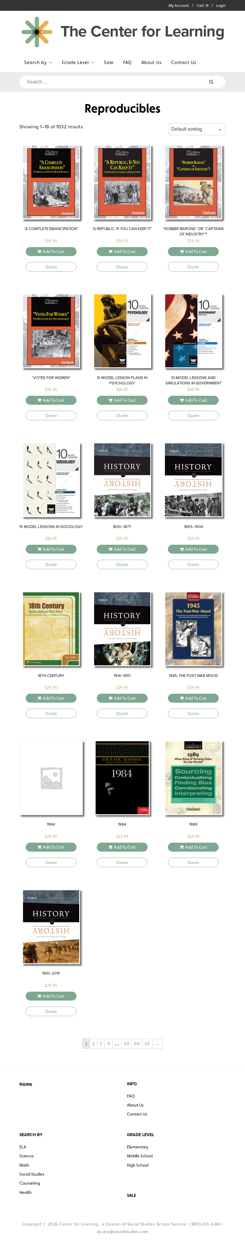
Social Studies (31, 1174)
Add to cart (54, 251)
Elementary (137, 1146)
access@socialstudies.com (122, 1231)
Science (26, 1155)
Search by (35, 62)
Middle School (140, 1155)
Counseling (29, 1183)
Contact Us (183, 62)
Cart (201, 5)
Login (221, 5)
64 (137, 1043)
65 (147, 1043)
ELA (22, 1146)
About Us (151, 62)
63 (126, 1043)
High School (137, 1165)
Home (25, 1084)
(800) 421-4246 (205, 1224)
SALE (131, 1195)
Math (24, 1165)
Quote (51, 266)
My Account (179, 5)
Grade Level (75, 62)
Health (25, 1192)
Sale (109, 62)
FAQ (127, 62)
